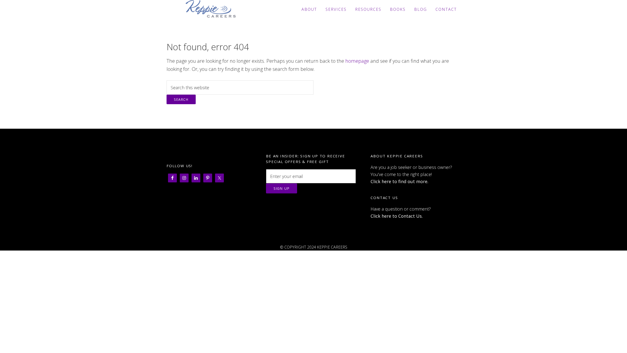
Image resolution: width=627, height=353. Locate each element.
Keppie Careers (211, 9)
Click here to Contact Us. (397, 216)
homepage (357, 61)
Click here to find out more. (399, 181)
